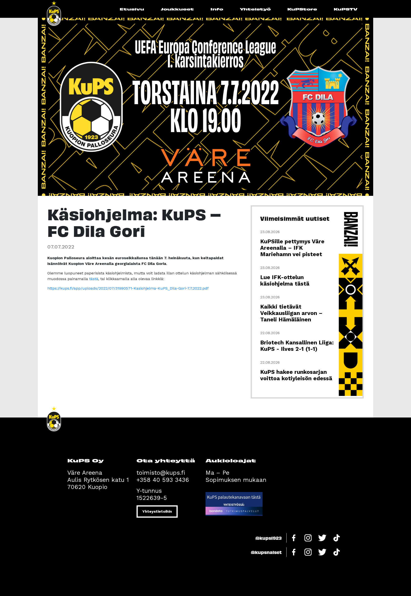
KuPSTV (345, 9)
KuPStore (302, 9)
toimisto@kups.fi (161, 472)
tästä (93, 279)
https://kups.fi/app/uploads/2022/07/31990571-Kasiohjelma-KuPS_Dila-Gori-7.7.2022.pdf (128, 288)
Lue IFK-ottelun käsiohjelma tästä (284, 280)
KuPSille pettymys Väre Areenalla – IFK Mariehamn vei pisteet (292, 248)
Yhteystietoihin (157, 511)
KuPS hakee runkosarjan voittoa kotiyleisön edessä (296, 375)
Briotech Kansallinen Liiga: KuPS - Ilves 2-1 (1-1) (297, 345)
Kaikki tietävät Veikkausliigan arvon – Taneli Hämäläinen (291, 313)
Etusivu (132, 9)
